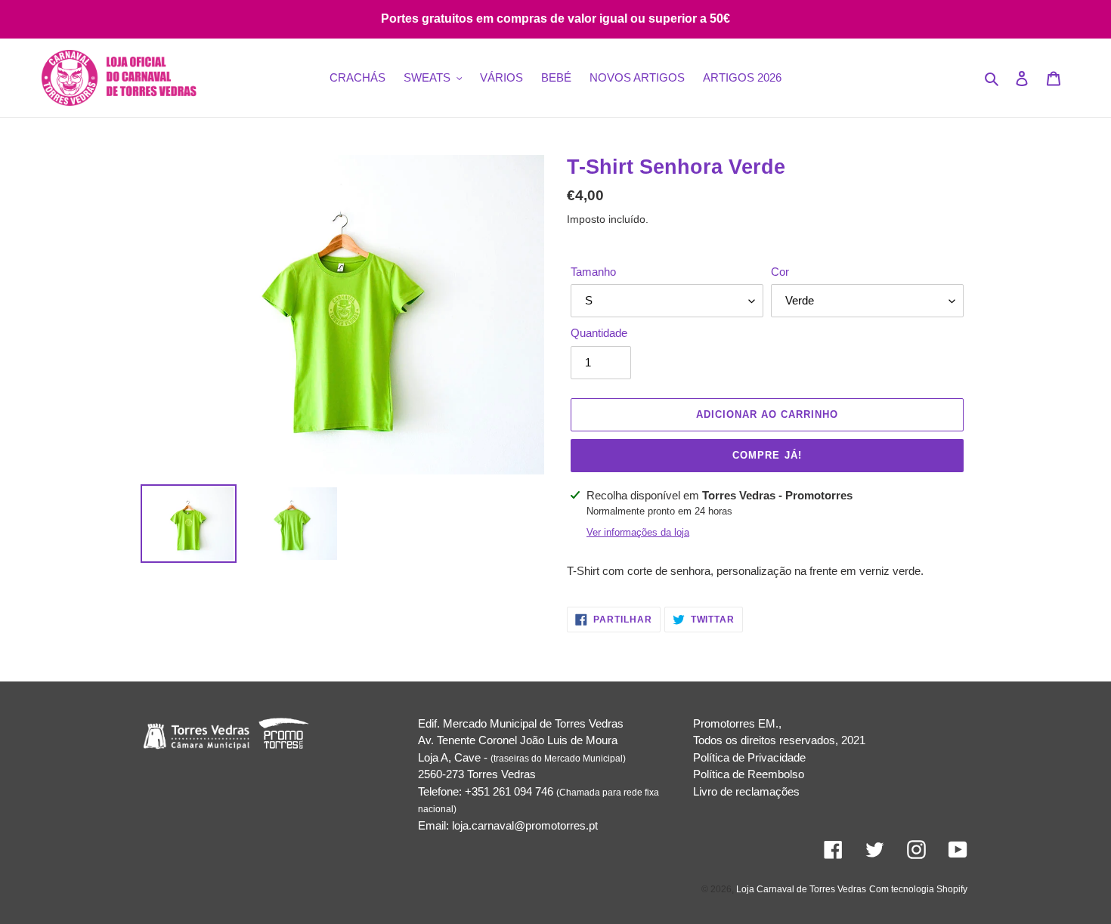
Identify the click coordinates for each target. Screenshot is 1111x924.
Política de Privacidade (749, 757)
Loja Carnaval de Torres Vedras (801, 889)
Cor (780, 271)
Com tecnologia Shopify (918, 889)
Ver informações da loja (637, 532)
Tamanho (593, 271)
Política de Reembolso (748, 774)
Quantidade (599, 332)
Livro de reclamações (746, 791)
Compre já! (766, 455)
